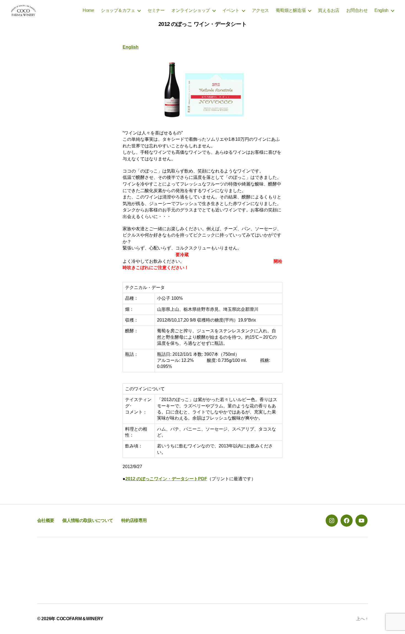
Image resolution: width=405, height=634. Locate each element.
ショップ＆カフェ (118, 10)
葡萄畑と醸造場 (291, 10)
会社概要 (45, 520)
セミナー (155, 10)
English (381, 10)
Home (88, 10)
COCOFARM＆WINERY (79, 618)
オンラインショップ (190, 10)
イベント (230, 10)
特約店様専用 (134, 520)
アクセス (260, 10)
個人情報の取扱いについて (87, 520)
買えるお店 (328, 10)
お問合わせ (357, 10)
